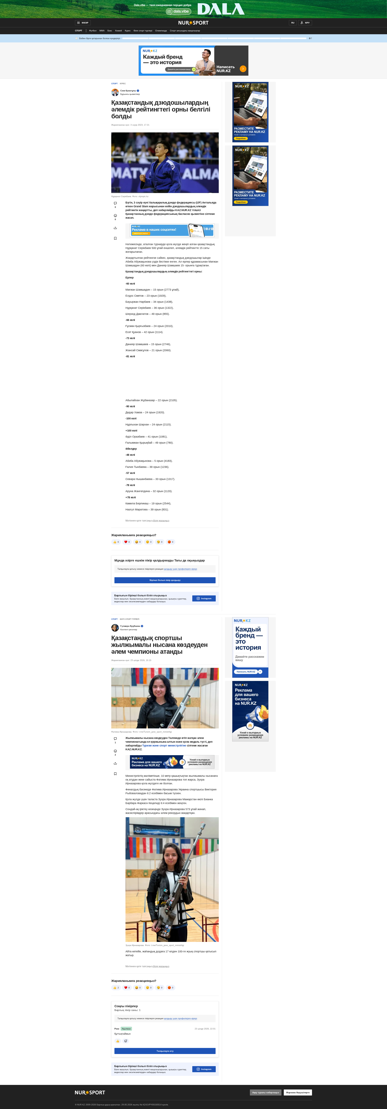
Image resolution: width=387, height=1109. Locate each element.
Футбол (92, 30)
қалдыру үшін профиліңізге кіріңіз (180, 569)
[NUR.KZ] (194, 22)
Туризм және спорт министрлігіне (164, 745)
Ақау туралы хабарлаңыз (265, 1092)
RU (292, 23)
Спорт (78, 30)
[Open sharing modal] (115, 227)
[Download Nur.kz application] (193, 9)
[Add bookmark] (115, 238)
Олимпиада (161, 30)
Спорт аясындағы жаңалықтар (185, 30)
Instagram (206, 598)
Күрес (128, 30)
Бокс (109, 30)
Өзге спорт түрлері (143, 30)
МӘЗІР (85, 23)
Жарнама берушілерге (298, 1092)
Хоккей (118, 30)
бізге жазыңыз (161, 520)
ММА (101, 30)
